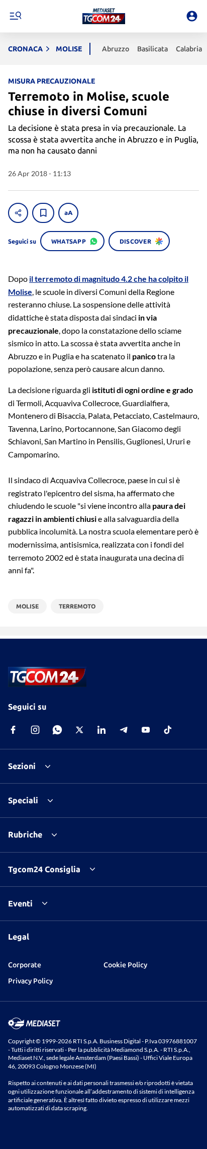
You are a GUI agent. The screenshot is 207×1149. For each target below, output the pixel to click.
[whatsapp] (57, 730)
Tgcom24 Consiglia (44, 869)
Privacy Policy (30, 981)
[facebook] (13, 730)
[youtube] (146, 730)
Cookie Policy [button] (125, 965)
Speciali (23, 800)
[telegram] (124, 730)
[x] (79, 730)
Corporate (24, 965)
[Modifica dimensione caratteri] (68, 213)
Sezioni (22, 766)
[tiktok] (168, 730)
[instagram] (35, 730)
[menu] (15, 16)
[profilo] (192, 16)
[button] (103, 16)
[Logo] (103, 16)
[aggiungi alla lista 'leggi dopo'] (43, 213)
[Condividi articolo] (18, 213)
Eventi (20, 903)
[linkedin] (101, 730)
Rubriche (25, 834)
